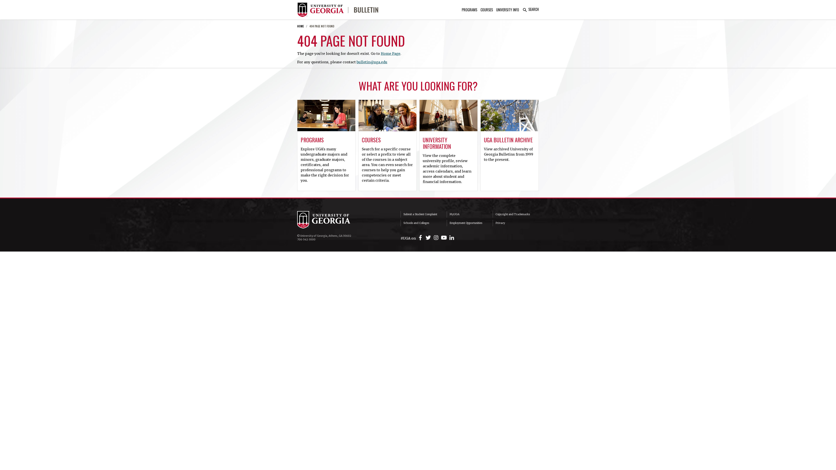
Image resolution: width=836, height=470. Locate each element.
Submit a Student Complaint (420, 214)
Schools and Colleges (416, 223)
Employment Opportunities (466, 223)
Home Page (390, 53)
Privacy (500, 223)
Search (530, 9)
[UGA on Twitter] (429, 237)
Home (300, 26)
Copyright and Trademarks (513, 214)
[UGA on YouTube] (444, 237)
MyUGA (454, 214)
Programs (469, 9)
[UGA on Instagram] (437, 237)
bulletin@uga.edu (372, 62)
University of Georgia (329, 219)
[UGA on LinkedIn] (451, 237)
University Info (507, 9)
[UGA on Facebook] (421, 237)
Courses (486, 9)
